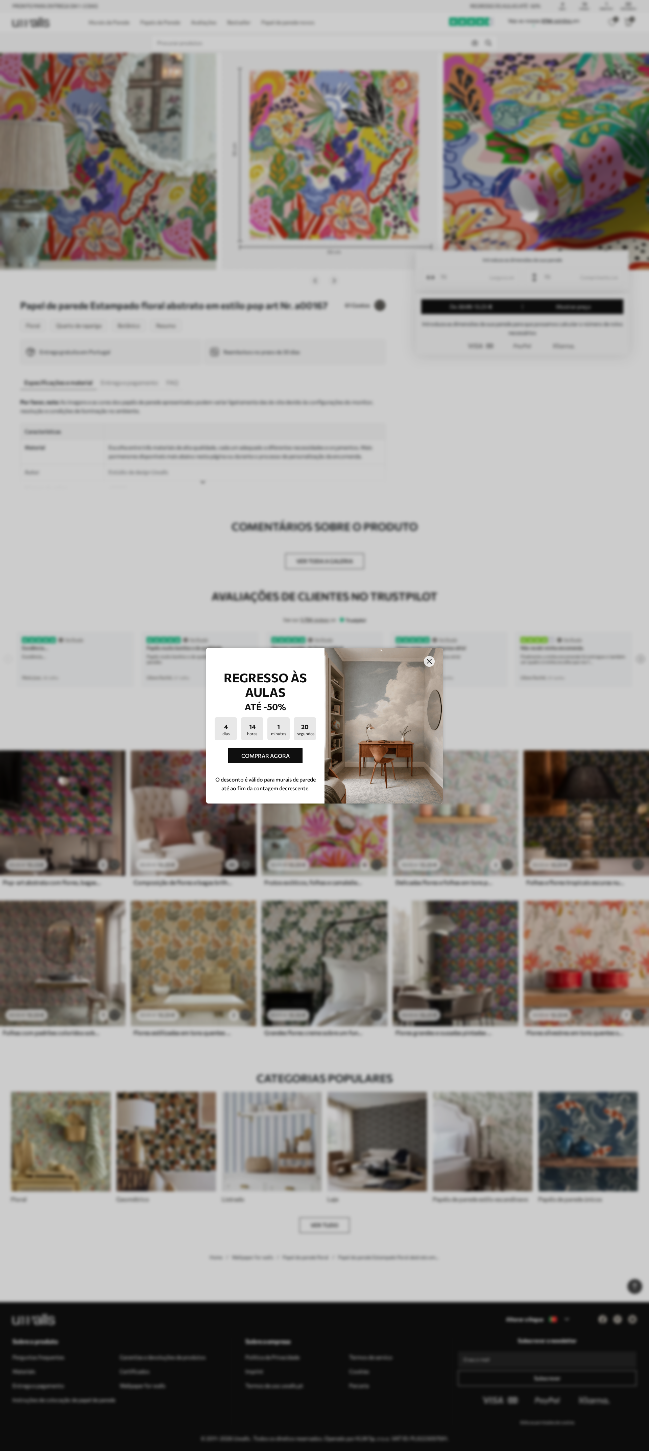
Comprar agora (265, 755)
